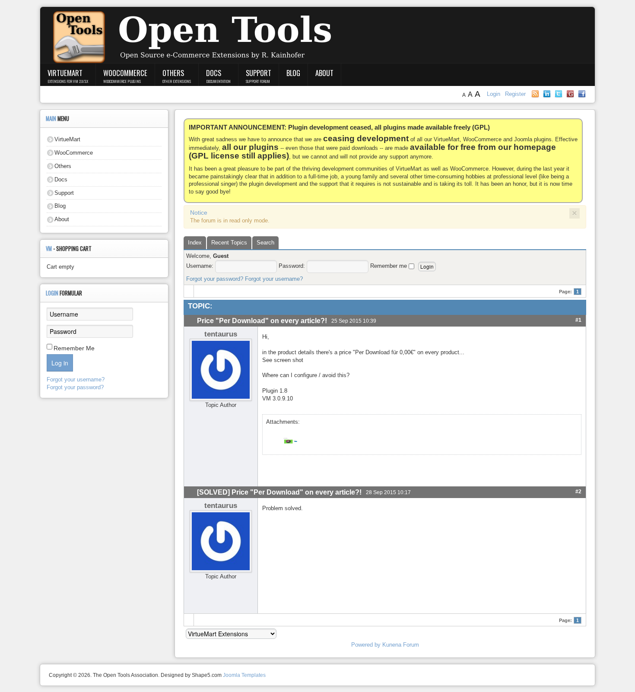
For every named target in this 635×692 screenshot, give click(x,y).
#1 (578, 320)
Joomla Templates (244, 675)
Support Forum (258, 81)
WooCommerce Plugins (122, 81)
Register (515, 94)
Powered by (366, 644)
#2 (578, 491)
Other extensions (176, 81)
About (324, 72)
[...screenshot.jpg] (288, 440)
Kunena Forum (400, 644)
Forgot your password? (214, 279)
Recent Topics (229, 242)
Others (173, 72)
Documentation (218, 81)
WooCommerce (125, 72)
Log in (59, 363)
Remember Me (74, 348)
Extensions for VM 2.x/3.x (68, 81)
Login (494, 94)
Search (265, 242)
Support (258, 72)
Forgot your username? (274, 279)
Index (195, 242)
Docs (213, 72)
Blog (293, 72)
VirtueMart (65, 72)
